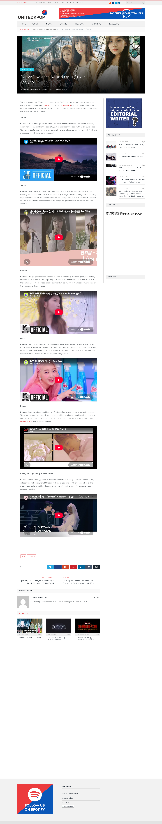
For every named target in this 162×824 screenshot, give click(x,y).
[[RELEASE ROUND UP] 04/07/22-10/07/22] (58, 627)
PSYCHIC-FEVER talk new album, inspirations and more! (131, 146)
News (49, 24)
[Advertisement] (58, 543)
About (35, 24)
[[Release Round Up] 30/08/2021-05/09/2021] (87, 627)
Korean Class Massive (70, 793)
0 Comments (62, 89)
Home (23, 24)
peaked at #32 (26, 421)
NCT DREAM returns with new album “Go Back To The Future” (58, 3)
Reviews (79, 24)
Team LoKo (66, 803)
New (23, 556)
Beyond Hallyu (67, 798)
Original (96, 24)
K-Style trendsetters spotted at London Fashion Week (131, 169)
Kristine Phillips (29, 89)
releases (31, 556)
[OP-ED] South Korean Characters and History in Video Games (132, 180)
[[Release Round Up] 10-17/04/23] (29, 627)
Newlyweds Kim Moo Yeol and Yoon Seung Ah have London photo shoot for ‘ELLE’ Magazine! (131, 193)
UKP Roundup (27, 70)
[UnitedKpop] (32, 13)
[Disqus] (58, 677)
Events (63, 24)
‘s (46, 105)
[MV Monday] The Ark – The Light (131, 156)
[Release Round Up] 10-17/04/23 (30, 638)
